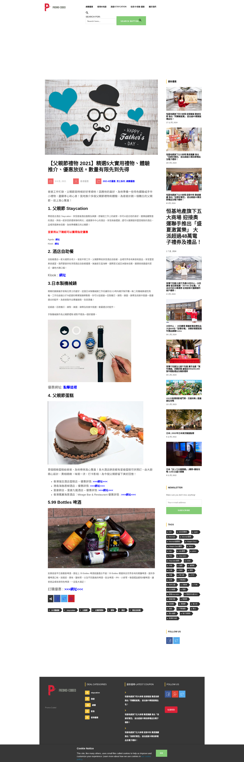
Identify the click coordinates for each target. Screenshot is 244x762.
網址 (57, 239)
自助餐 (171, 604)
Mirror (191, 546)
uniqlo (188, 561)
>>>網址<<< (100, 481)
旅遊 (91, 699)
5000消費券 (183, 532)
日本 (170, 580)
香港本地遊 (101, 7)
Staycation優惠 (174, 561)
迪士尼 (195, 604)
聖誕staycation (174, 594)
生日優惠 (172, 589)
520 (170, 532)
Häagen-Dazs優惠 (175, 546)
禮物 (112, 610)
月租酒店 (182, 580)
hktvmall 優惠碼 (174, 541)
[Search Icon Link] (87, 13)
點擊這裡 (70, 387)
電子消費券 (186, 613)
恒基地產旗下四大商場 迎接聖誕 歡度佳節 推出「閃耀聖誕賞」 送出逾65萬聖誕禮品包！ (142, 700)
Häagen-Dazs (192, 541)
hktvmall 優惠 (186, 537)
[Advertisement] (122, 51)
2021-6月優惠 (109, 181)
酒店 (123, 610)
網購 (91, 705)
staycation (71, 610)
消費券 (184, 585)
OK (161, 753)
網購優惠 (89, 7)
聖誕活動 (172, 599)
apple (196, 532)
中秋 (170, 565)
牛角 (195, 585)
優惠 (180, 565)
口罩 (170, 570)
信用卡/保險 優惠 (138, 7)
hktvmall (172, 537)
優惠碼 (192, 565)
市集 (170, 575)
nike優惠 (182, 551)
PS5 (170, 556)
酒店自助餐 (136, 610)
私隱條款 (171, 710)
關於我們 (152, 7)
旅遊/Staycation (118, 7)
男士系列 (121, 181)
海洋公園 (172, 585)
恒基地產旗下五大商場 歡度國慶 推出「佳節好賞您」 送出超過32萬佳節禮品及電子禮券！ (142, 718)
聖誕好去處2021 (192, 594)
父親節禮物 (99, 610)
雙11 (194, 609)
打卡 (192, 575)
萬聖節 (183, 604)
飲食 (91, 711)
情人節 (181, 575)
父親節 (85, 610)
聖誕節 (184, 599)
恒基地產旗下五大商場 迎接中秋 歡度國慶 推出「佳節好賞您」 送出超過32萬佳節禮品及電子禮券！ (142, 736)
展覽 (191, 570)
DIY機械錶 (55, 610)
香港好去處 (173, 618)
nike (170, 551)
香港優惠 (92, 717)
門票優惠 (182, 609)
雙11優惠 (172, 613)
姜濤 (180, 570)
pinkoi (194, 551)
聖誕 (184, 589)
